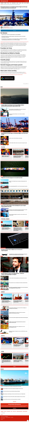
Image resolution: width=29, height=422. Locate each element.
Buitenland (2, 131)
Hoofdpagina (2, 4)
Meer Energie (20, 401)
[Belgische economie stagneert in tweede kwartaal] (14, 161)
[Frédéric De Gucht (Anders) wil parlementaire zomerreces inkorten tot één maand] (5, 320)
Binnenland (2, 216)
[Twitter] (2, 412)
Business (2, 144)
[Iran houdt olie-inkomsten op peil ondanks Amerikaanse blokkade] (2, 390)
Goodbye (12, 417)
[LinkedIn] (4, 412)
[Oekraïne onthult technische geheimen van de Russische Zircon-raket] (5, 276)
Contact (2, 419)
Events (11, 411)
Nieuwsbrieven (8, 411)
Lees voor (14, 30)
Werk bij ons (14, 411)
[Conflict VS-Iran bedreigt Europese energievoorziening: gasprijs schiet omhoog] (5, 179)
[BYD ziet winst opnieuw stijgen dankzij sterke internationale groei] (5, 315)
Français (2, 414)
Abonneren (2, 411)
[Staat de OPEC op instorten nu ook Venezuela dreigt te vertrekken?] (2, 398)
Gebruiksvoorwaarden (19, 411)
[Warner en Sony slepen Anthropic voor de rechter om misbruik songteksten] (5, 112)
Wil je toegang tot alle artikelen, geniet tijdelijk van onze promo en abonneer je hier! (11, 74)
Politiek (14, 154)
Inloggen (5, 411)
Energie (1, 25)
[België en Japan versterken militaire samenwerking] (5, 136)
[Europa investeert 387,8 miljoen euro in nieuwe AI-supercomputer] (14, 233)
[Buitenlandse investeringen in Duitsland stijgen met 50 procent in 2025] (14, 117)
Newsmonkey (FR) (8, 417)
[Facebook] (1, 412)
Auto (1, 319)
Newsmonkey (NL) (3, 417)
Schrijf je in (14, 408)
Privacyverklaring (25, 411)
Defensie (1, 103)
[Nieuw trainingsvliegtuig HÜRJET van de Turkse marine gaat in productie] (5, 184)
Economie (2, 328)
